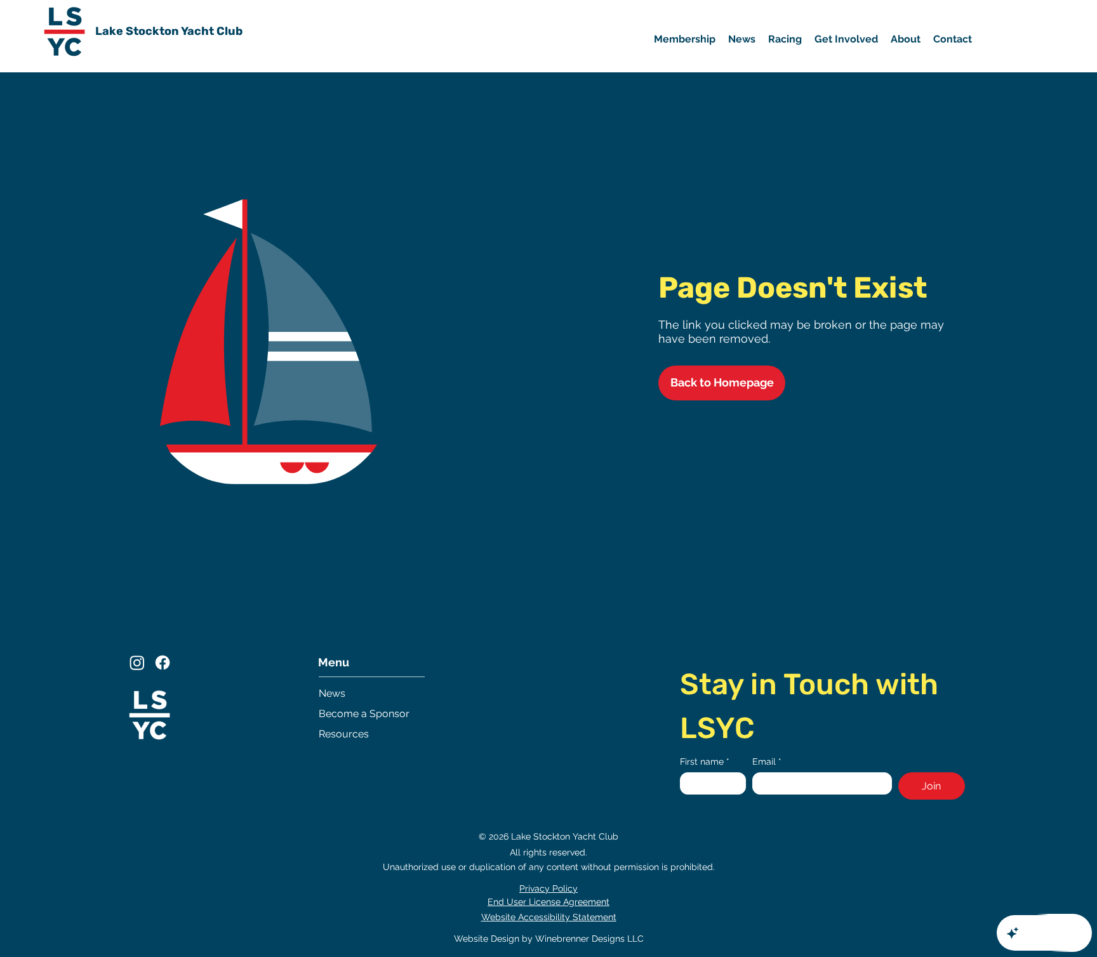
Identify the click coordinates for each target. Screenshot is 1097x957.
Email (766, 761)
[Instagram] (137, 662)
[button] (846, 39)
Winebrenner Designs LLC (589, 939)
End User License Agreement (548, 902)
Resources (344, 734)
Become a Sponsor (364, 714)
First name (704, 761)
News (332, 693)
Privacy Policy (548, 888)
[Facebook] (162, 662)
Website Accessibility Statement (548, 917)
